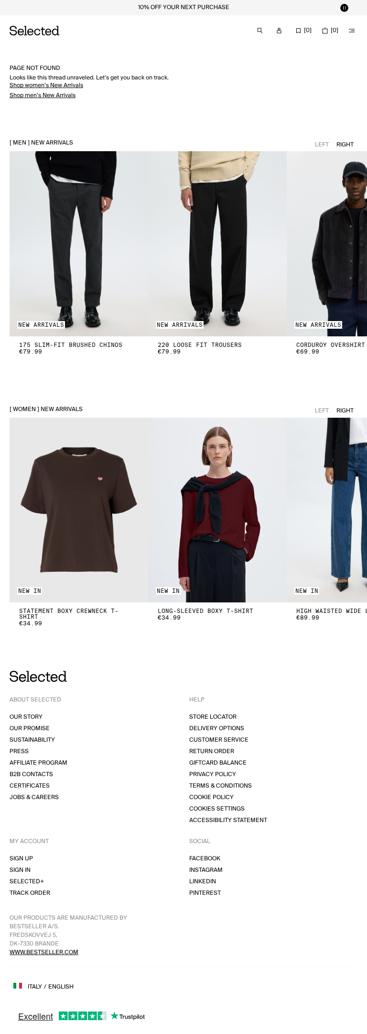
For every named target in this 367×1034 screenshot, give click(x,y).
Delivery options (216, 728)
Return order (211, 751)
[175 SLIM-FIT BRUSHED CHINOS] (79, 243)
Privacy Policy (212, 774)
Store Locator (213, 717)
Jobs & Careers (34, 797)
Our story (26, 717)
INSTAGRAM (206, 870)
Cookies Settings (217, 809)
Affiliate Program (38, 763)
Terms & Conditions (220, 786)
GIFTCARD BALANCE (218, 763)
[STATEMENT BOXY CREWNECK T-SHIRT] (79, 510)
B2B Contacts (31, 774)
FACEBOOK (204, 859)
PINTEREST (205, 893)
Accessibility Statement (228, 820)
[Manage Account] (279, 30)
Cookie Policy (211, 797)
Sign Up (21, 859)
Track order (30, 893)
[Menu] (351, 30)
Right (345, 145)
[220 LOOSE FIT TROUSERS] (217, 243)
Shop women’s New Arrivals (46, 85)
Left (322, 145)
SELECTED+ (27, 882)
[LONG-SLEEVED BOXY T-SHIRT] (217, 510)
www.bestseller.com (44, 952)
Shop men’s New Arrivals (43, 95)
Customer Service (218, 740)
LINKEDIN (202, 882)
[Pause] (344, 7)
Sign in (20, 870)
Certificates (30, 786)
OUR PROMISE (30, 728)
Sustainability (32, 740)
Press (19, 751)
